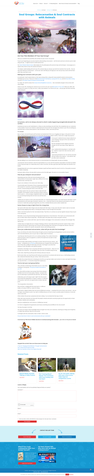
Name (19, 408)
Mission (41, 3)
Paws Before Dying (70, 78)
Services (45, 3)
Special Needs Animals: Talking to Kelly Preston (27, 374)
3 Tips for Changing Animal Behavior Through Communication (32, 346)
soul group (32, 243)
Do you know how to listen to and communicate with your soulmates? (34, 316)
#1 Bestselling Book (53, 3)
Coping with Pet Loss (56, 78)
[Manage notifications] (90, 469)
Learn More (21, 377)
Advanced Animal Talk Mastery (44, 78)
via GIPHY (20, 119)
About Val (35, 3)
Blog (79, 3)
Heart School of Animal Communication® (67, 3)
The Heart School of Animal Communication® (33, 80)
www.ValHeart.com (44, 471)
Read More (71, 474)
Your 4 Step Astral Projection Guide (26, 347)
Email (19, 413)
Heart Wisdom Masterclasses (26, 65)
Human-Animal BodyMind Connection (43, 82)
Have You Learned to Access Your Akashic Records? (29, 349)
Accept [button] (67, 474)
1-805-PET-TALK (36, 471)
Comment (20, 389)
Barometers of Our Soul (58, 86)
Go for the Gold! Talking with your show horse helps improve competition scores (66, 376)
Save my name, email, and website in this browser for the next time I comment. (37, 419)
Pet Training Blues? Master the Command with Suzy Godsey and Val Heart (46, 376)
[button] (47, 3)
